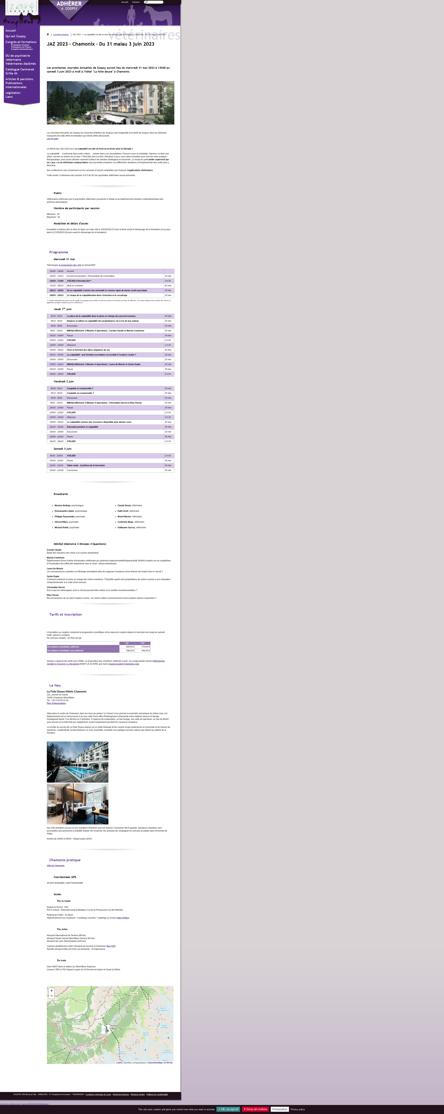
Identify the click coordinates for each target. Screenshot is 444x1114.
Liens (9, 97)
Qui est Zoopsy (16, 36)
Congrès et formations (21, 42)
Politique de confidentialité (157, 1094)
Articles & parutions (19, 79)
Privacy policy (298, 1109)
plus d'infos (123, 918)
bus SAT (111, 946)
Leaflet (119, 1062)
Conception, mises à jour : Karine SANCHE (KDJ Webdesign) (24, 1104)
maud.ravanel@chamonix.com (124, 664)
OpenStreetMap (155, 1062)
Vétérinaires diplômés (21, 64)
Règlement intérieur (121, 1094)
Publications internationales (16, 85)
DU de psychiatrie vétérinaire (18, 58)
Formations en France (21, 47)
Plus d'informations (56, 703)
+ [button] (51, 990)
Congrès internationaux (22, 49)
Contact (136, 2)
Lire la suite (52, 139)
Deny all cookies (256, 1109)
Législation (13, 93)
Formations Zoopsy (20, 45)
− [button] (51, 996)
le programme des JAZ (70, 265)
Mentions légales (138, 1094)
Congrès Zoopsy (61, 34)
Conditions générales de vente (98, 1094)
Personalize (279, 1109)
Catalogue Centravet (20, 69)
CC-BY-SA (168, 1062)
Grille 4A (12, 73)
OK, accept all (229, 1109)
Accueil (124, 2)
